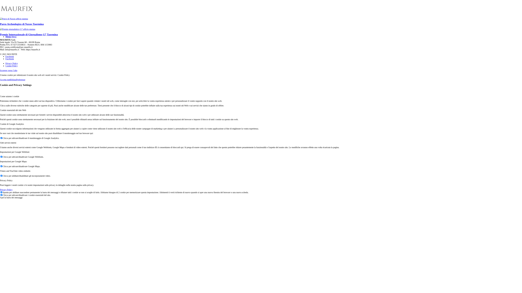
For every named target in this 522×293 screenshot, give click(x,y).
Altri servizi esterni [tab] (8, 143)
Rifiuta (13, 80)
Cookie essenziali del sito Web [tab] (13, 110)
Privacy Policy (6, 190)
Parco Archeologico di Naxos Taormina (22, 24)
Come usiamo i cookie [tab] (9, 96)
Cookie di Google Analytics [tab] (12, 124)
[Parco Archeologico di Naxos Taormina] (14, 19)
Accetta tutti (5, 80)
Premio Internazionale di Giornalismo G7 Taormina (29, 34)
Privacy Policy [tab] (6, 180)
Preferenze (20, 80)
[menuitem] (263, 63)
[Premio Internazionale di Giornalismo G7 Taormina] (17, 29)
